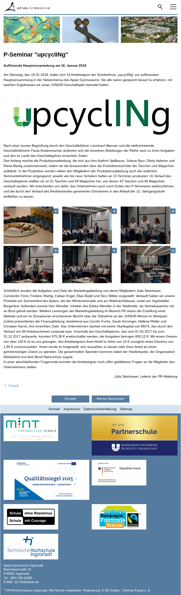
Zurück (13, 385)
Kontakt (54, 409)
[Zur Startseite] (26, 7)
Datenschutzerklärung (100, 409)
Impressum (72, 409)
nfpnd (28, 582)
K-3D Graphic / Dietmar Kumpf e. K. (126, 590)
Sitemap (126, 409)
